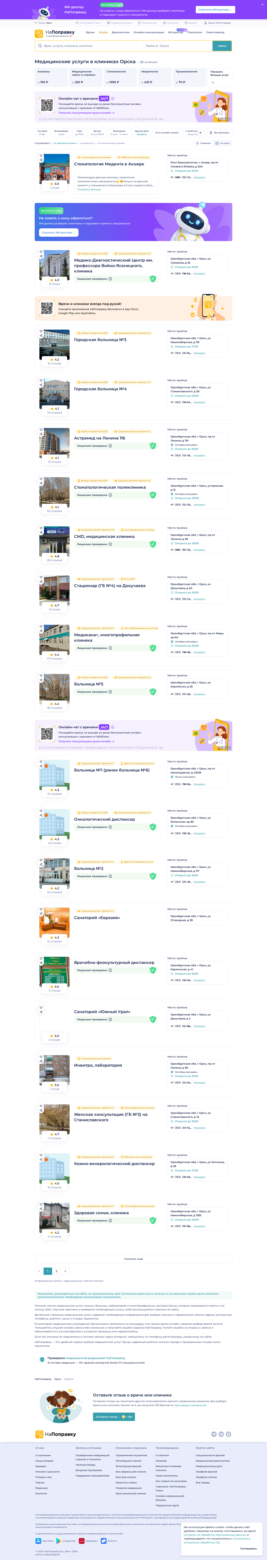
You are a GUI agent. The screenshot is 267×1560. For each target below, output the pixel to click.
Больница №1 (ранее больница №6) (112, 770)
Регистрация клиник (128, 1460)
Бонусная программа (89, 1470)
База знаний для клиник (131, 1493)
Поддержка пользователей (92, 1475)
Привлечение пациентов (131, 1455)
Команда (161, 1460)
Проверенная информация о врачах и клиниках (93, 1457)
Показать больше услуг (220, 73)
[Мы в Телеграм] (214, 1434)
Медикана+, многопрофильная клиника (107, 637)
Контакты (41, 1493)
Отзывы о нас (43, 1477)
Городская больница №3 (100, 339)
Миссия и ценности (47, 1471)
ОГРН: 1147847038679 (47, 1554)
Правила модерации (129, 1487)
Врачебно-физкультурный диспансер (114, 962)
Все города (203, 1482)
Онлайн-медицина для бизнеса (170, 1497)
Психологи (194, 32)
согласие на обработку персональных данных (215, 1534)
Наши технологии (167, 1475)
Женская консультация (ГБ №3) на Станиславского (110, 1117)
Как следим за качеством (171, 1481)
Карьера (40, 1466)
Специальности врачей (210, 1455)
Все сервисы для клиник (131, 1471)
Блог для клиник (126, 1477)
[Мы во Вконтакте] (221, 1434)
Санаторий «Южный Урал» (102, 1011)
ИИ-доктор (175, 32)
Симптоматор (215, 32)
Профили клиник (206, 1477)
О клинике (162, 1455)
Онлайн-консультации (149, 32)
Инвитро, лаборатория (98, 1065)
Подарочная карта (167, 1505)
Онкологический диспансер (104, 819)
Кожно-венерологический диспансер (114, 1163)
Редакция (41, 1487)
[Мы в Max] (229, 1434)
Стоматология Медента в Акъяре (109, 164)
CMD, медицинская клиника (104, 536)
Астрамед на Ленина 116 (99, 438)
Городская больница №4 (100, 388)
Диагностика (121, 32)
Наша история (44, 1460)
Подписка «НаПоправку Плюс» (171, 1488)
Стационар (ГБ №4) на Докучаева (109, 585)
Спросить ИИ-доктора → (59, 232)
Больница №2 (88, 868)
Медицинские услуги (209, 1466)
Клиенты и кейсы (126, 1482)
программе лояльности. (190, 1405)
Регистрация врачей (128, 1466)
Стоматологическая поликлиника (110, 487)
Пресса (39, 1482)
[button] (89, 46)
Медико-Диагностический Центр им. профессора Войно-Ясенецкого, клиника (113, 266)
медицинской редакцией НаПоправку (95, 1358)
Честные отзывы (85, 1464)
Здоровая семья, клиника (101, 1212)
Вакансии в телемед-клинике (169, 1468)
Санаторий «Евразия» (97, 917)
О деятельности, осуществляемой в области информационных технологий (79, 1533)
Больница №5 (88, 684)
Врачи (90, 32)
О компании (43, 1455)
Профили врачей (206, 1471)
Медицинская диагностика (213, 1460)
